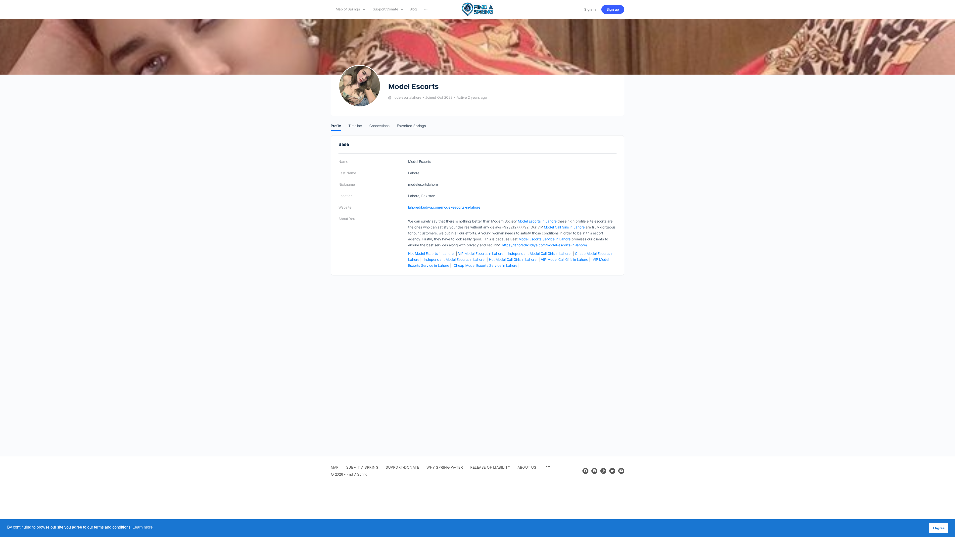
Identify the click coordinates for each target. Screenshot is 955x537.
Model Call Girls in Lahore (564, 227)
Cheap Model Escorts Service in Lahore (485, 265)
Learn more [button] (143, 527)
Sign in (590, 9)
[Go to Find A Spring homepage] (477, 9)
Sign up (613, 9)
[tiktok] (603, 471)
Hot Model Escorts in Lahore (431, 253)
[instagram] (594, 471)
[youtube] (621, 471)
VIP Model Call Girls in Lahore (564, 259)
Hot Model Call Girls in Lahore (512, 259)
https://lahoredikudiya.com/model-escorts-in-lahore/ (544, 245)
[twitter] (612, 471)
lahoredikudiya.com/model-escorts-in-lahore (444, 207)
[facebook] (585, 471)
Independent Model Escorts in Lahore (454, 259)
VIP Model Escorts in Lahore (480, 253)
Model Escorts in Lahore (537, 221)
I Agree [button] (939, 528)
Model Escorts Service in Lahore (545, 239)
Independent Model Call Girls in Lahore (539, 253)
